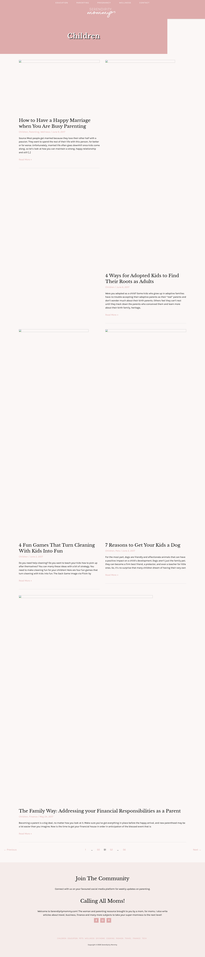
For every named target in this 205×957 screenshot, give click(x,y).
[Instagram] (102, 920)
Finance (33, 816)
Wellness (125, 3)
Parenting (82, 3)
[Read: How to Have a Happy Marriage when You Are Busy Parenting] (59, 86)
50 (98, 849)
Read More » (25, 159)
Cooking (110, 938)
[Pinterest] (109, 920)
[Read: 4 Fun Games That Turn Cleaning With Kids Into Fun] (54, 433)
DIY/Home (100, 938)
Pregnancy (104, 3)
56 (124, 849)
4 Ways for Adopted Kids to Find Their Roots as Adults (142, 278)
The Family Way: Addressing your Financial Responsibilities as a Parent (100, 811)
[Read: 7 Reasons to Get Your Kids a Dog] (145, 433)
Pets (117, 550)
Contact (144, 3)
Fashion (119, 938)
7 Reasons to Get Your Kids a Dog (142, 545)
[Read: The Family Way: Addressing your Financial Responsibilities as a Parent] (86, 699)
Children (23, 131)
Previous (10, 849)
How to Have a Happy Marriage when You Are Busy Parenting (55, 123)
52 (111, 849)
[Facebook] (96, 920)
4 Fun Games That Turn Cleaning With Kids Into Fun (57, 548)
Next (197, 849)
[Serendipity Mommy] (101, 12)
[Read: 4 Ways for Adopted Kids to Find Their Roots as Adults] (140, 164)
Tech (144, 938)
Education (62, 3)
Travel (128, 938)
